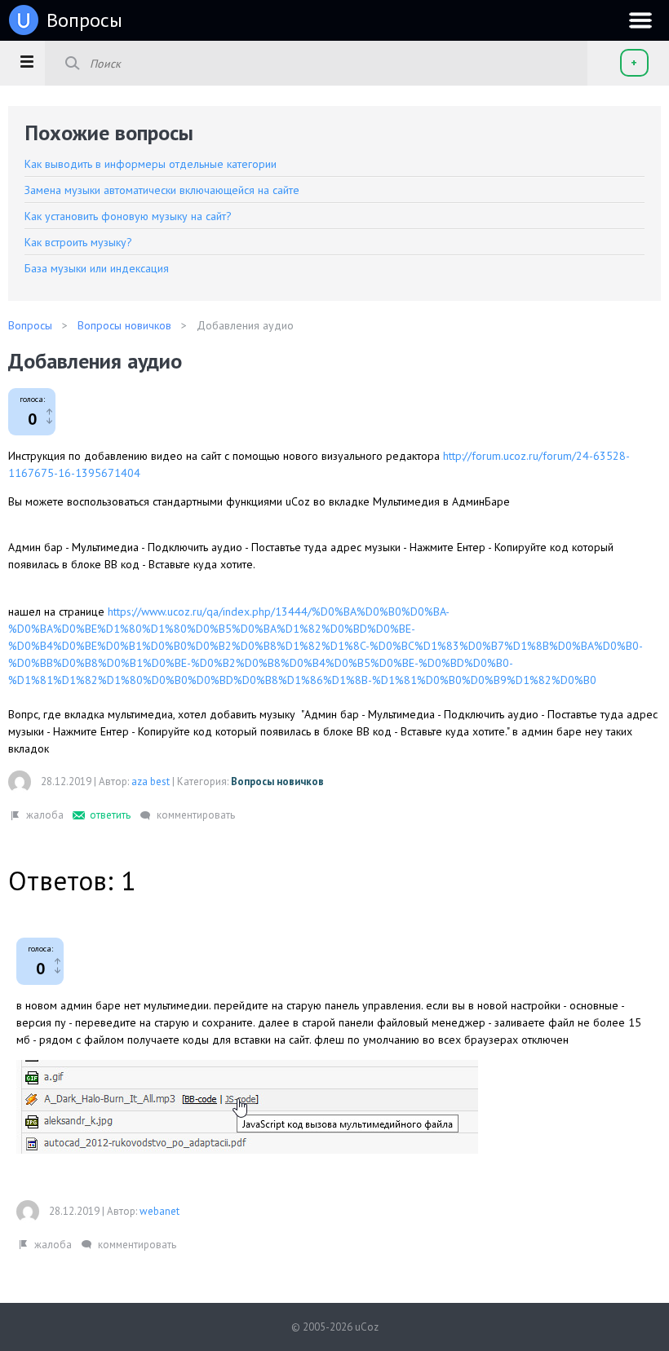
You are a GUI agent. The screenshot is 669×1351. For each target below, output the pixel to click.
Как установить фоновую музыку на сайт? (128, 216)
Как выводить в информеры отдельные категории (150, 164)
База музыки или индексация (96, 268)
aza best (150, 781)
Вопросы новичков (277, 781)
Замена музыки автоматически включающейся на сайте (161, 190)
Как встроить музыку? (78, 242)
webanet (159, 1211)
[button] (26, 61)
